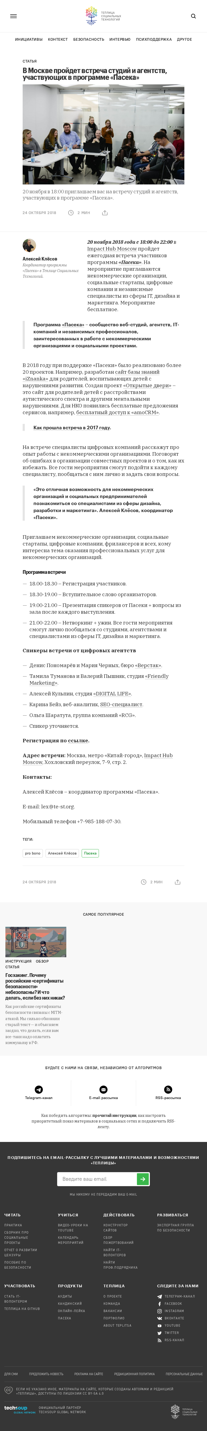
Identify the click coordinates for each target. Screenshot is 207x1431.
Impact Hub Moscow (112, 248)
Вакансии (113, 1311)
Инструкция (18, 961)
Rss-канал (175, 1340)
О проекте (113, 1296)
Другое (184, 39)
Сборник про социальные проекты (16, 1238)
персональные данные (184, 1374)
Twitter (172, 1333)
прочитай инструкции (114, 1115)
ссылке (78, 740)
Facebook (173, 1304)
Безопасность (88, 39)
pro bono (32, 853)
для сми (11, 1374)
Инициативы (29, 39)
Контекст (58, 39)
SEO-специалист (121, 704)
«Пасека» (73, 324)
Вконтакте (174, 1318)
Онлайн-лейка (71, 1311)
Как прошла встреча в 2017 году (71, 427)
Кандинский (70, 1304)
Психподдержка (154, 39)
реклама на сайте (88, 1374)
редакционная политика (134, 1374)
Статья (30, 61)
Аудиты (65, 1296)
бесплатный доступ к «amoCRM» (117, 412)
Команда (112, 1304)
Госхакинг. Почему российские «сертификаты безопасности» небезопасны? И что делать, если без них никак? (35, 986)
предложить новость (46, 1374)
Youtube (172, 1325)
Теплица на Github (22, 1309)
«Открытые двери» (147, 385)
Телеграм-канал (180, 1296)
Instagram (174, 1311)
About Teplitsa (118, 1325)
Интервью (119, 39)
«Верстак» (148, 665)
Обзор (42, 961)
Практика (13, 1225)
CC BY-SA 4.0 (93, 1393)
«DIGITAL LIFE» (112, 693)
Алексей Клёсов (40, 259)
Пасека (90, 853)
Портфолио (114, 1318)
